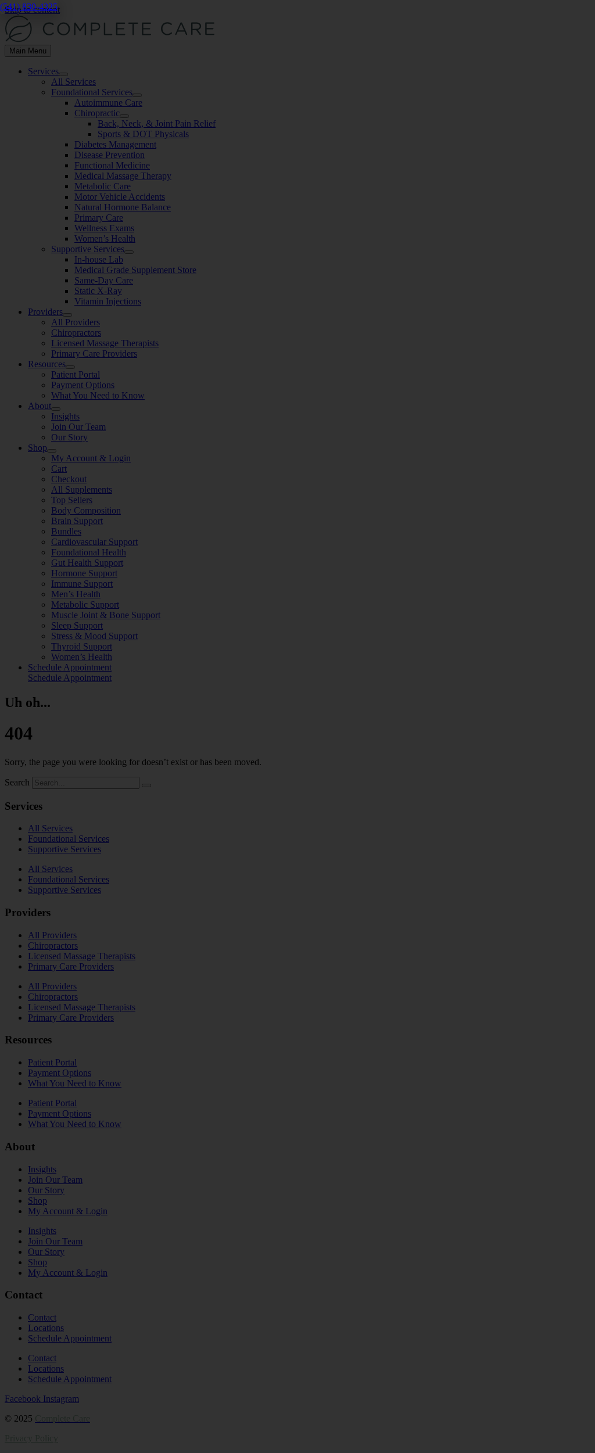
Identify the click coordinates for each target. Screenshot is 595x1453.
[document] (297, 726)
